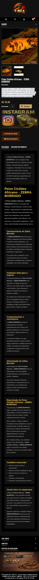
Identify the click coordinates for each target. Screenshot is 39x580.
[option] (20, 119)
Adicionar (25, 106)
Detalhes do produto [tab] (19, 147)
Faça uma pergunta (11, 139)
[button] (4, 119)
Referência (5, 85)
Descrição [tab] (5, 147)
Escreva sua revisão (11, 134)
